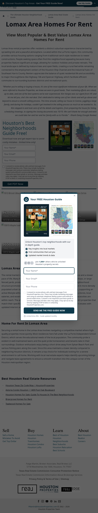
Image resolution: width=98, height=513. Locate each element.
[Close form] (74, 195)
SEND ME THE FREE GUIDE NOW (49, 310)
